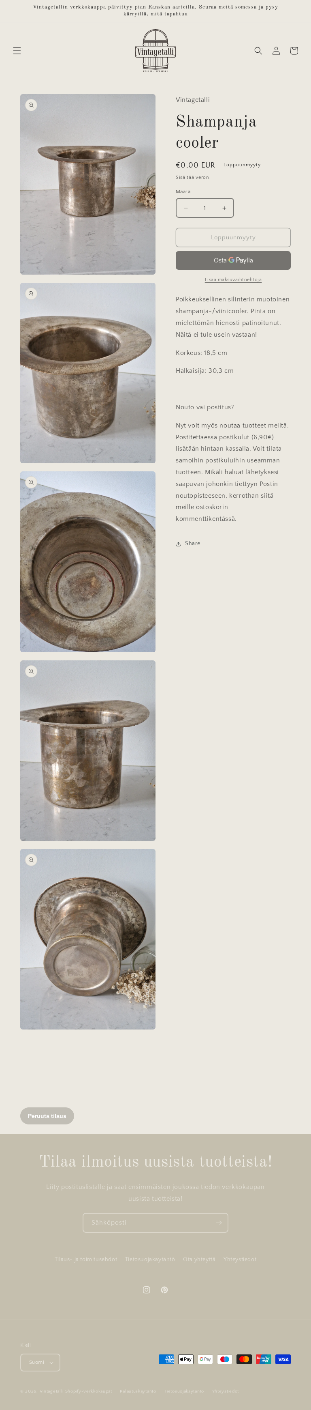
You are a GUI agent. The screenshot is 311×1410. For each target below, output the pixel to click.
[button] (17, 51)
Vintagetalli (52, 1391)
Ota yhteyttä (199, 1259)
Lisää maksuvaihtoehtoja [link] (233, 279)
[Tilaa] (219, 1223)
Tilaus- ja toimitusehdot (86, 1259)
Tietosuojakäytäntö (150, 1259)
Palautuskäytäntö (138, 1391)
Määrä (183, 191)
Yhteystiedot (240, 1259)
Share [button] (192, 543)
